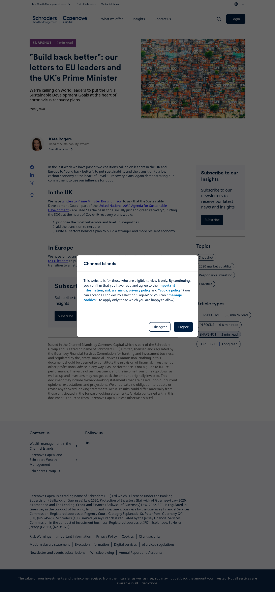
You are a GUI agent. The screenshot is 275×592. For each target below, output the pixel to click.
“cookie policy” (170, 290)
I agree (183, 327)
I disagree (159, 327)
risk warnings (116, 290)
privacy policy (140, 290)
